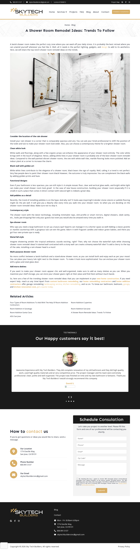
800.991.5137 (17, 2)
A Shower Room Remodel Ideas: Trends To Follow (91, 312)
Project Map (115, 2)
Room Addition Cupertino (81, 302)
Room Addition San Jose (80, 308)
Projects (73, 12)
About (96, 12)
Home (52, 12)
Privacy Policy (123, 483)
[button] (66, 401)
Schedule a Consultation (121, 12)
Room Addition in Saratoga (21, 308)
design (104, 47)
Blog (88, 12)
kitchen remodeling (71, 284)
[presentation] (68, 396)
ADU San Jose (15, 316)
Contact (105, 12)
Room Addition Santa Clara (21, 312)
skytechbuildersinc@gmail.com (39, 2)
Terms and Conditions (88, 485)
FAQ (82, 12)
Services (61, 12)
